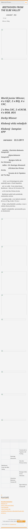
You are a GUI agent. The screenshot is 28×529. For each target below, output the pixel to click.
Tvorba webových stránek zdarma (10, 521)
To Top (24, 524)
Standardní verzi (13, 524)
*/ (1, 495)
